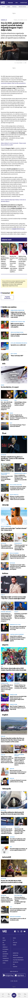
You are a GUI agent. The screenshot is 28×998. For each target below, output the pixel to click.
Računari (12, 837)
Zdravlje (4, 20)
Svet (15, 400)
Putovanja (5, 949)
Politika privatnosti (18, 960)
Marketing (15, 953)
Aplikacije (15, 962)
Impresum (15, 955)
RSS (14, 964)
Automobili (5, 960)
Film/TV (3, 594)
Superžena (5, 954)
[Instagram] (21, 931)
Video (14, 938)
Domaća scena (4, 683)
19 (12, 886)
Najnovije (10, 2)
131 (7, 310)
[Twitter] (18, 931)
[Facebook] (15, 931)
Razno (2, 385)
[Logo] (3, 2)
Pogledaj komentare (7, 297)
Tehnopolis (6, 958)
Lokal (4, 963)
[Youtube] (24, 931)
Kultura (5, 951)
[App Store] (19, 975)
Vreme (14, 944)
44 (12, 391)
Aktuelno (3, 454)
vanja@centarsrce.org (18, 229)
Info (4, 938)
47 (12, 292)
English (3, 736)
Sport (4, 940)
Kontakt (15, 966)
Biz (3, 942)
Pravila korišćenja (18, 957)
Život (4, 944)
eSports (5, 956)
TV (13, 940)
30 (7, 353)
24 (7, 332)
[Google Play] (8, 975)
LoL (2, 666)
